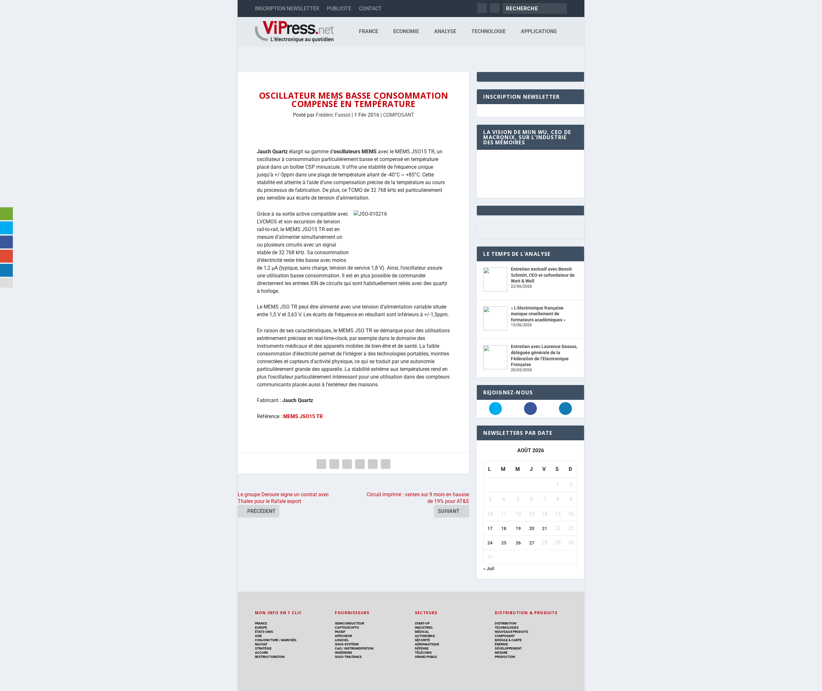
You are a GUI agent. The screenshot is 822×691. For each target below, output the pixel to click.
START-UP (422, 623)
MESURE (501, 652)
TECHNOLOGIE (488, 31)
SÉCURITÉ (422, 640)
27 (531, 542)
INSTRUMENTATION (358, 648)
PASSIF (340, 631)
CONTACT (370, 8)
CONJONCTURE (266, 640)
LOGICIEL (342, 640)
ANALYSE (445, 31)
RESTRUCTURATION (269, 657)
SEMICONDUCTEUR (349, 623)
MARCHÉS (288, 640)
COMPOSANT (398, 115)
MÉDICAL (422, 631)
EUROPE (261, 627)
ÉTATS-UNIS (264, 631)
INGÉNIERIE (343, 652)
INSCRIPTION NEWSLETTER (287, 8)
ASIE (258, 636)
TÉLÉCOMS (423, 652)
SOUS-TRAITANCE (348, 657)
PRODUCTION (505, 657)
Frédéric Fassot (333, 115)
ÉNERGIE (501, 644)
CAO (338, 648)
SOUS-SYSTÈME (347, 644)
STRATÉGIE (263, 648)
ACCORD (261, 652)
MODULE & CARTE (508, 640)
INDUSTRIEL (424, 627)
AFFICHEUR (343, 636)
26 (518, 542)
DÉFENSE (422, 648)
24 (490, 542)
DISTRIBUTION (505, 623)
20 (531, 528)
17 (490, 528)
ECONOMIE (406, 31)
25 (503, 542)
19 (518, 528)
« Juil (488, 568)
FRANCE (368, 31)
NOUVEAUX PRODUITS (511, 631)
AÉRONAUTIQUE (427, 644)
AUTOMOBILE (425, 636)
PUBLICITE (339, 8)
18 (503, 528)
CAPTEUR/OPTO (347, 627)
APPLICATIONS (539, 31)
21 (544, 528)
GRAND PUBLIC (426, 657)
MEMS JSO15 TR (303, 416)
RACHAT (261, 644)
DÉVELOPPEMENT (508, 648)
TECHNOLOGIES (507, 627)
